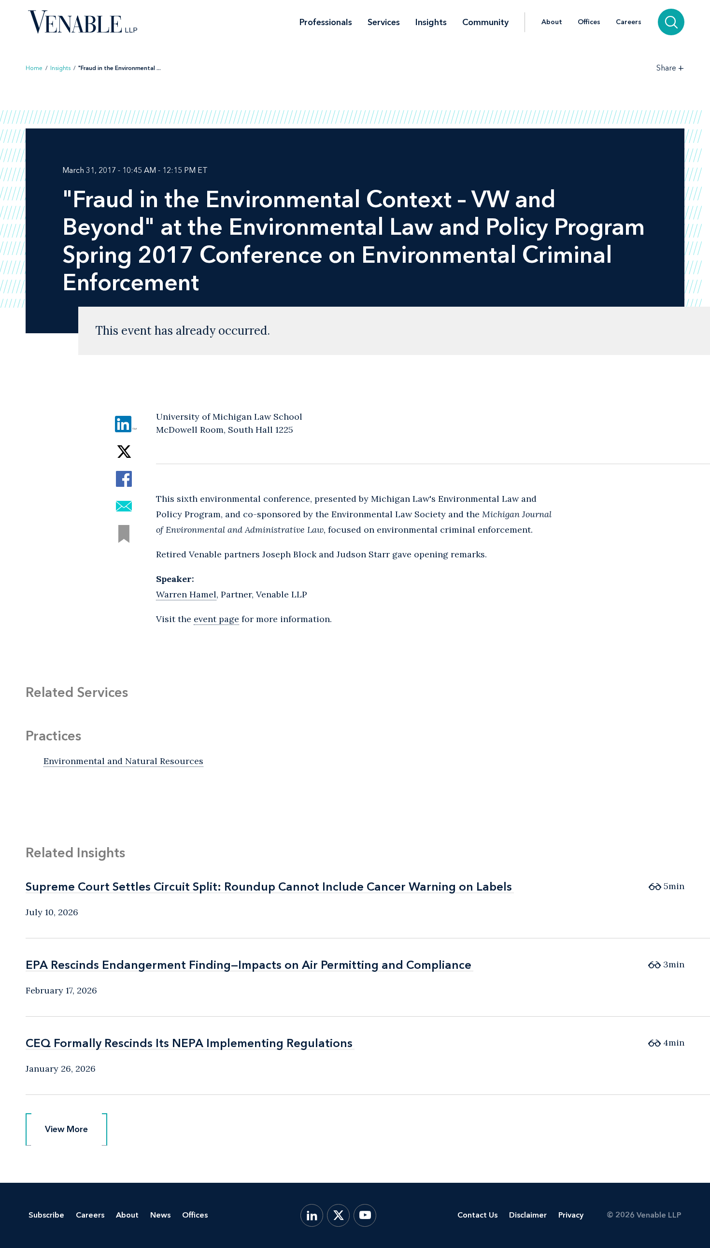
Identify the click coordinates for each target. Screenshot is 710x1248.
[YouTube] (365, 1215)
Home (34, 68)
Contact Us (477, 1215)
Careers (628, 22)
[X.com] (338, 1215)
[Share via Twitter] (124, 451)
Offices (589, 22)
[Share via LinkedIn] (124, 424)
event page (216, 618)
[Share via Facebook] (124, 479)
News (160, 1215)
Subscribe (46, 1215)
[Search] (671, 22)
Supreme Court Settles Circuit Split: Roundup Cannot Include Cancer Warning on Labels (269, 886)
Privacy (570, 1215)
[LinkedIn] (311, 1215)
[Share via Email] (124, 506)
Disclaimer (528, 1215)
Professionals (325, 22)
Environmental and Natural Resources (123, 760)
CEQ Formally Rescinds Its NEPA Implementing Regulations (189, 1043)
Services (384, 22)
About (551, 22)
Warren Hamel (186, 594)
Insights (431, 22)
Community (485, 22)
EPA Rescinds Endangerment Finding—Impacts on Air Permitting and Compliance (248, 965)
